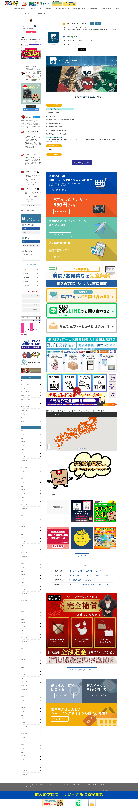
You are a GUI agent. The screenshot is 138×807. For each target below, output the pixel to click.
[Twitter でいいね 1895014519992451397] (31, 167)
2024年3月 (24, 537)
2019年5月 (24, 752)
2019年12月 (24, 726)
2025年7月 (24, 478)
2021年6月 (24, 659)
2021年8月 (24, 652)
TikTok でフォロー (31, 32)
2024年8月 (24, 519)
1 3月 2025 (33, 131)
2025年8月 (24, 475)
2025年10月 (24, 467)
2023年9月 (24, 560)
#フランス (36, 179)
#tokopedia (32, 196)
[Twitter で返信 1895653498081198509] (26, 150)
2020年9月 (24, 693)
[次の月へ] (39, 318)
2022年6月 (24, 615)
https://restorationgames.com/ (87, 44)
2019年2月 (24, 763)
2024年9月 (24, 515)
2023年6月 (24, 571)
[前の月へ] (34, 318)
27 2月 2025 (33, 154)
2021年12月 (24, 637)
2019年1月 (24, 766)
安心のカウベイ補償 (62, 8)
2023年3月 (24, 582)
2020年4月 (24, 711)
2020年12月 (24, 681)
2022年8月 (24, 608)
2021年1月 (24, 678)
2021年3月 (24, 670)
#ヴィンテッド (29, 180)
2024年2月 (24, 541)
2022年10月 (24, 600)
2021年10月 (24, 645)
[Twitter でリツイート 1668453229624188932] (28, 202)
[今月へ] (36, 318)
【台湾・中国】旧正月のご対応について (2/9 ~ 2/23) (89, 575)
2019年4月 (24, 755)
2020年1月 (24, 722)
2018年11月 (24, 774)
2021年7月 (24, 656)
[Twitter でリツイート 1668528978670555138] (28, 184)
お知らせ (23, 402)
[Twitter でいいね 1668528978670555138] (31, 184)
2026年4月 (24, 445)
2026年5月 (24, 441)
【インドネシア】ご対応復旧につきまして (85, 571)
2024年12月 (24, 504)
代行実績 (48, 8)
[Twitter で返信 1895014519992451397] (26, 167)
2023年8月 (24, 563)
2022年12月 (24, 593)
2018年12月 (24, 770)
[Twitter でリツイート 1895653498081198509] (28, 150)
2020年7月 (24, 700)
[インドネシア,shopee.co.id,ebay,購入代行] (31, 93)
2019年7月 (24, 744)
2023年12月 (24, 549)
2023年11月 (24, 552)
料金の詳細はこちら (33, 291)
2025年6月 (24, 482)
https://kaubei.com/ (30, 147)
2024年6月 (24, 526)
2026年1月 (24, 456)
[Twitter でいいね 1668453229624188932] (31, 202)
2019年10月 (24, 733)
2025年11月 (24, 464)
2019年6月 (24, 748)
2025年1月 (24, 500)
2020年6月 (24, 704)
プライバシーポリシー (27, 417)
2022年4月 (24, 622)
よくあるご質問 (106, 8)
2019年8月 (24, 741)
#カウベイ (30, 179)
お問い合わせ (120, 8)
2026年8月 (24, 430)
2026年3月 (24, 449)
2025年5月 (24, 486)
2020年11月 (24, 685)
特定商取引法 (24, 421)
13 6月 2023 (33, 171)
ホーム (22, 380)
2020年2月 (24, 718)
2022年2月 (24, 630)
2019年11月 (24, 730)
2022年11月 (24, 597)
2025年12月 (24, 460)
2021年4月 (24, 667)
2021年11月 (24, 641)
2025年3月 (24, 493)
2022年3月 (24, 626)
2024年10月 (24, 512)
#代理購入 (33, 182)
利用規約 (23, 414)
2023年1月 (24, 589)
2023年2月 (24, 585)
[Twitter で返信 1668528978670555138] (26, 184)
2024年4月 (24, 534)
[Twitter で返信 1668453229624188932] (26, 202)
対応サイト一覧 (36, 8)
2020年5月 (24, 707)
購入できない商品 (79, 8)
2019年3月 (24, 759)
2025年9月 (24, 471)
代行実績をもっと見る (82, 163)
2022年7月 (24, 611)
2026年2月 (24, 452)
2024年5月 (24, 530)
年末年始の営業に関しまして (80, 580)
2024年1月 (24, 545)
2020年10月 (24, 689)
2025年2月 (24, 497)
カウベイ (26, 131)
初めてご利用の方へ (19, 8)
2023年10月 (24, 556)
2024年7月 (24, 523)
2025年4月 (24, 489)
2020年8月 (24, 696)
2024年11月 (24, 508)
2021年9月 (24, 648)
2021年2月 (24, 674)
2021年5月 (24, 663)
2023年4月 (24, 578)
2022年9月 (24, 604)
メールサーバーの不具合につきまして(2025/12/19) (88, 584)
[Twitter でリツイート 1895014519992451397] (28, 167)
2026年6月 (24, 438)
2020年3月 (24, 715)
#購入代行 (27, 182)
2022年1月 (24, 633)
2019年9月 (24, 737)
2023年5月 (24, 574)
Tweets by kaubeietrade (27, 210)
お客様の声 (93, 8)
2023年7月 (24, 567)
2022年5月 (24, 619)
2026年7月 (24, 434)
